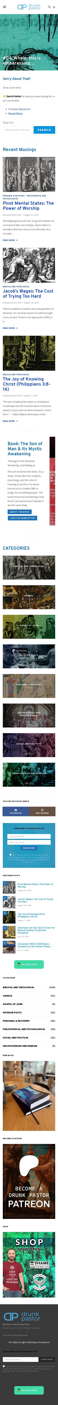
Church (7, 995)
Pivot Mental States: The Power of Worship (28, 206)
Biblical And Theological (16, 286)
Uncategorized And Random (20, 1045)
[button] (54, 7)
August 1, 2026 (24, 920)
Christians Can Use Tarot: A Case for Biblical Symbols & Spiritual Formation (36, 930)
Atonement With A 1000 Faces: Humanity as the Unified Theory (34, 945)
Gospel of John (12, 1004)
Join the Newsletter (22, 518)
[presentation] (29, 174)
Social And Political (15, 1037)
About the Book (19, 512)
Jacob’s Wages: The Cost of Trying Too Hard (28, 294)
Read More (10, 240)
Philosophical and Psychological (24, 1029)
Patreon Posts (12, 1012)
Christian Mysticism (19, 109)
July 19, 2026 (23, 936)
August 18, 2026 (25, 905)
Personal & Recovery (14, 196)
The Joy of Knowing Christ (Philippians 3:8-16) (27, 384)
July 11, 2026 (23, 950)
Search (8, 122)
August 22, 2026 (25, 890)
